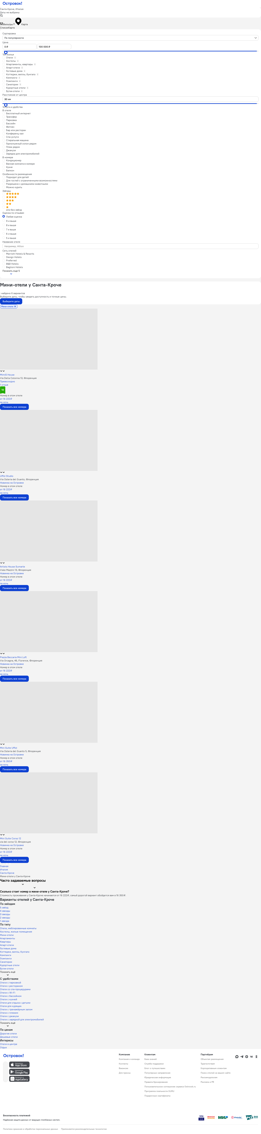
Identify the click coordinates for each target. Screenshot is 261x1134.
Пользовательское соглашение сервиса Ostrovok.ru (170, 1086)
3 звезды (5, 914)
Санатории (6, 961)
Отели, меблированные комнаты (18, 928)
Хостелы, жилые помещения (16, 931)
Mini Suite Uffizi (8, 747)
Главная (4, 866)
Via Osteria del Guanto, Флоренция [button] (19, 479)
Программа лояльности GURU (159, 1091)
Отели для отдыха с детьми (15, 1002)
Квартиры (5, 941)
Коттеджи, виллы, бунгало (14, 951)
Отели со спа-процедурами (15, 989)
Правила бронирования (156, 1082)
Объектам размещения (212, 1059)
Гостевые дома (8, 948)
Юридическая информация (157, 1077)
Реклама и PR (207, 1082)
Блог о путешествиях (154, 1068)
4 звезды (5, 910)
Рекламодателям (209, 1077)
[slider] (5, 52)
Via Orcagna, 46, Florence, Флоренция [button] (21, 660)
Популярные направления (157, 1072)
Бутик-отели (7, 968)
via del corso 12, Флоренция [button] (15, 841)
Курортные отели (9, 965)
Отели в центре (8, 1044)
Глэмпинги (6, 958)
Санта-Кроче (7, 872)
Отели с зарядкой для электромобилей (22, 1019)
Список (4, 27)
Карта (11, 27)
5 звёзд (4, 907)
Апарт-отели (7, 945)
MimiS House (7, 374)
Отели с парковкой (10, 982)
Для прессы (125, 1072)
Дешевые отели (9, 1036)
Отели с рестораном (11, 985)
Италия (4, 869)
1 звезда (4, 920)
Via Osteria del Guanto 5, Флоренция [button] (20, 751)
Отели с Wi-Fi (7, 992)
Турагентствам (208, 1063)
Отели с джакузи (9, 1016)
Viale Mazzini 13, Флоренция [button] (15, 569)
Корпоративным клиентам (214, 1068)
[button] (130, 12)
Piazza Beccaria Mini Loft (13, 657)
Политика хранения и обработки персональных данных (30, 1129)
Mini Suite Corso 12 (10, 838)
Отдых (3, 1047)
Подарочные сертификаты (157, 1095)
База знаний (150, 1059)
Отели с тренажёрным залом (16, 1009)
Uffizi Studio (6, 475)
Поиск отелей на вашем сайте (216, 1072)
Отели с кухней (8, 999)
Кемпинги (5, 955)
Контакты (123, 1063)
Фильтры (8, 24)
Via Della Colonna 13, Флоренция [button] (18, 378)
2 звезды (5, 917)
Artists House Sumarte (12, 566)
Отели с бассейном (10, 995)
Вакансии (123, 1068)
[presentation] (130, 38)
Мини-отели (7, 934)
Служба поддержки (154, 1063)
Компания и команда (129, 1059)
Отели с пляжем (9, 1012)
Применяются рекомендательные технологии (84, 1129)
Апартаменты (7, 938)
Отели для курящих (10, 1006)
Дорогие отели (8, 1033)
